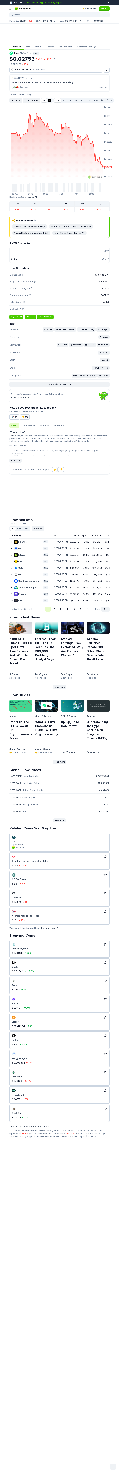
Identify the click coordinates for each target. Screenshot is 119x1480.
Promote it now (48, 928)
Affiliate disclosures (17, 523)
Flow (11, 436)
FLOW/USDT (59, 541)
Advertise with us (19, 397)
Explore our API (31, 197)
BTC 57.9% (69, 21)
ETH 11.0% (79, 21)
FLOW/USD (58, 580)
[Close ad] (104, 837)
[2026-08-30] (101, 100)
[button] (59, 85)
